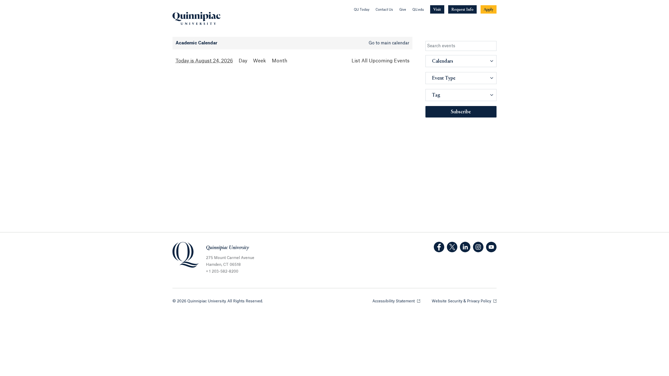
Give (402, 9)
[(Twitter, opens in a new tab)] (452, 247)
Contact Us (384, 9)
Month (279, 60)
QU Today (361, 9)
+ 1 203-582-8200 (222, 271)
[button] (461, 61)
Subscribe (461, 112)
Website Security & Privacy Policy (464, 301)
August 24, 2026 (214, 60)
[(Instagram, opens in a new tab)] (478, 247)
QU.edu (418, 9)
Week (259, 60)
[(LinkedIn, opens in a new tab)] (465, 247)
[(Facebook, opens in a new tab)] (439, 247)
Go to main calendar (389, 43)
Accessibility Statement (396, 301)
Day (243, 60)
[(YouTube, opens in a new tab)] (491, 247)
